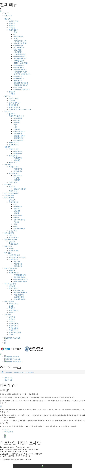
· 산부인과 (16, 129)
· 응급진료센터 (18, 140)
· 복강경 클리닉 (18, 295)
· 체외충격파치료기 (20, 69)
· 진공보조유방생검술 (20, 83)
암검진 (11, 306)
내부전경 (12, 94)
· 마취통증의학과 (19, 131)
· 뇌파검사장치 (18, 45)
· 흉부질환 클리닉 (19, 299)
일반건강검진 (13, 303)
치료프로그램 (13, 244)
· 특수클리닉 (17, 158)
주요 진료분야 (14, 237)
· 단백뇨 (16, 217)
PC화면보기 (8, 431)
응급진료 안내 (14, 144)
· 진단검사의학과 (19, 136)
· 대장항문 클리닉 (19, 290)
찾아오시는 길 (14, 98)
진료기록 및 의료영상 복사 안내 (20, 109)
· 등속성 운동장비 (19, 56)
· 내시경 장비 (17, 52)
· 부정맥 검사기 (18, 78)
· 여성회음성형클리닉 (20, 279)
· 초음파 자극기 (18, 65)
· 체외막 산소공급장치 (21, 85)
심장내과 (12, 186)
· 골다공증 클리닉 (19, 277)
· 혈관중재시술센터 (20, 189)
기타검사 (12, 312)
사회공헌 (12, 27)
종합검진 (12, 308)
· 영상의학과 (17, 133)
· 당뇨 (15, 204)
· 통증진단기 (17, 76)
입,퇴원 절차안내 (15, 103)
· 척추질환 (16, 180)
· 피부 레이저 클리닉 (20, 281)
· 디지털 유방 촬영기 (20, 43)
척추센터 (9, 372)
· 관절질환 (16, 160)
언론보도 (12, 321)
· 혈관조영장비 (18, 36)
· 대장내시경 (17, 264)
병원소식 (12, 319)
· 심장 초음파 (17, 50)
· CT (14, 34)
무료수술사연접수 (15, 332)
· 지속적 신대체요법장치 (21, 89)
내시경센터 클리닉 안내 (17, 257)
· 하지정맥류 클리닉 (20, 292)
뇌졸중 (11, 248)
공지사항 (12, 317)
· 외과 (15, 125)
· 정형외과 (16, 122)
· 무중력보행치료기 (20, 58)
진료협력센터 (9, 195)
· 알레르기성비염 (19, 219)
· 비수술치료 (17, 175)
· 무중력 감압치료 (19, 54)
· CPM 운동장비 (18, 61)
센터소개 (12, 270)
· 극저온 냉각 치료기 (20, 72)
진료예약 (12, 114)
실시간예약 (8, 15)
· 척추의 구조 (17, 169)
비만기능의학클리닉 (11, 193)
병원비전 (12, 25)
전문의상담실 (13, 323)
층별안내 (12, 91)
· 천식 (15, 224)
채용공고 (12, 334)
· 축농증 (16, 222)
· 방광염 (16, 213)
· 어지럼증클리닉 (19, 228)
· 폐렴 (15, 226)
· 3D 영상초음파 (18, 47)
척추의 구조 (30, 372)
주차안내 (12, 100)
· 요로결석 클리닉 (19, 297)
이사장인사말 (13, 21)
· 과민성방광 (17, 215)
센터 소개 (12, 200)
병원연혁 (12, 23)
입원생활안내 (13, 105)
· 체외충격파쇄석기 (20, 41)
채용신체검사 (13, 310)
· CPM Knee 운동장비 (20, 63)
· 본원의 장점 (17, 153)
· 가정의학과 (17, 118)
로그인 (6, 13)
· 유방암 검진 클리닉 (20, 275)
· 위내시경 (16, 261)
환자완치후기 (13, 325)
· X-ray (15, 39)
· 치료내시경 (17, 266)
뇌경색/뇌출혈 (14, 250)
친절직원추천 (13, 330)
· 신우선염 (16, 211)
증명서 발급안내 (14, 107)
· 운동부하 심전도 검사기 (22, 74)
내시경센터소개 (14, 255)
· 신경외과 (16, 120)
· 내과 (15, 127)
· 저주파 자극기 (18, 67)
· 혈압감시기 (17, 80)
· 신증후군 (16, 208)
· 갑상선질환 (17, 206)
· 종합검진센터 (18, 138)
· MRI (15, 32)
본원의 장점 (8, 380)
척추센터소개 (19, 372)
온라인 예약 (13, 162)
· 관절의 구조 (17, 151)
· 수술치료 (16, 178)
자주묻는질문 (13, 328)
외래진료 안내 (14, 142)
